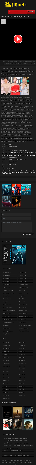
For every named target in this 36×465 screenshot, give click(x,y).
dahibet (11, 462)
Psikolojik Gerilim (25, 154)
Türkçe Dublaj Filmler (22, 155)
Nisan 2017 (22, 383)
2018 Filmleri (6, 281)
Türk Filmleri (6, 328)
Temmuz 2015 (6, 398)
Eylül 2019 (22, 342)
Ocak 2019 (22, 354)
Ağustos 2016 (22, 386)
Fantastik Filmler (23, 301)
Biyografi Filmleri (23, 293)
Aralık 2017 (22, 372)
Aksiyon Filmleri (27, 152)
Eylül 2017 (6, 377)
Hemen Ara (31, 11)
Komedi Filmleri (23, 310)
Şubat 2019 (6, 354)
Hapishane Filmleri (8, 307)
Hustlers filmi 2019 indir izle (26, 170)
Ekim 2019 (6, 342)
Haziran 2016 (6, 389)
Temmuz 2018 (22, 363)
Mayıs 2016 (22, 389)
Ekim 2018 (6, 360)
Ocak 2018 (6, 372)
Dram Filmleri (9, 154)
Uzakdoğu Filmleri (8, 331)
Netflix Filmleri (17, 154)
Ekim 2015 (22, 392)
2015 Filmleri (22, 275)
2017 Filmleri (22, 278)
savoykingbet (5, 460)
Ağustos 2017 (22, 377)
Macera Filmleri (23, 313)
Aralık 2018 (6, 357)
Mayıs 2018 (22, 366)
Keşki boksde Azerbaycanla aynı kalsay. (18, 438)
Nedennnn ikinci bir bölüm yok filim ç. (17, 440)
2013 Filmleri (22, 272)
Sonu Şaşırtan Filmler (8, 322)
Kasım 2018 (22, 357)
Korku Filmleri (7, 313)
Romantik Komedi (7, 319)
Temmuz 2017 (6, 380)
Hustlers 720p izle (13, 170)
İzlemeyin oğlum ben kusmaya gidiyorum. (17, 443)
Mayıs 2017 (6, 383)
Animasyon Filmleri (8, 290)
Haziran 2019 (6, 348)
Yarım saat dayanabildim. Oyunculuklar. (19, 455)
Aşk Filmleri (22, 290)
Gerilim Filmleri (7, 304)
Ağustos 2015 (22, 395)
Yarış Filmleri (6, 334)
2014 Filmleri (6, 275)
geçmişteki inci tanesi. (12, 448)
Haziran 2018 (6, 366)
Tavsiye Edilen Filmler (11, 155)
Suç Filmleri (6, 325)
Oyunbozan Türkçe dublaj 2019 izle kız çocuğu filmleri (19, 63)
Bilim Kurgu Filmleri (8, 293)
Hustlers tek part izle (13, 172)
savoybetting (13, 460)
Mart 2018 (5, 369)
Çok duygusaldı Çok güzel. (16, 450)
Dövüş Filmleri (7, 299)
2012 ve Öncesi (7, 272)
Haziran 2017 (22, 380)
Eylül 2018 (22, 360)
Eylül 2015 (6, 395)
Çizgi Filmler (22, 296)
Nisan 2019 (6, 351)
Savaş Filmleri (22, 319)
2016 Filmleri (6, 278)
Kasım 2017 (6, 374)
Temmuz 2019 (22, 345)
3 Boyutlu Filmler (23, 284)
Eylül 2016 (6, 386)
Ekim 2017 (22, 374)
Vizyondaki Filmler (24, 331)
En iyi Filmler (6, 301)
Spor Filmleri (22, 322)
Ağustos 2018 (6, 363)
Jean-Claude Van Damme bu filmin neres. (23, 445)
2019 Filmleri (12, 152)
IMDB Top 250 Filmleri (9, 310)
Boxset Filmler (7, 296)
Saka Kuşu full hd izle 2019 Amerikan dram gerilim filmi (19, 61)
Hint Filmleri (22, 307)
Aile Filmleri (19, 152)
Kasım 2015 (6, 392)
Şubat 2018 (22, 369)
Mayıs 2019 (22, 348)
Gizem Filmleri (23, 304)
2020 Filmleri (6, 284)
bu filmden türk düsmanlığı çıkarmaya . (19, 453)
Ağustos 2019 (6, 345)
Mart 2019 (22, 351)
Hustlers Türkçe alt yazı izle (25, 172)
